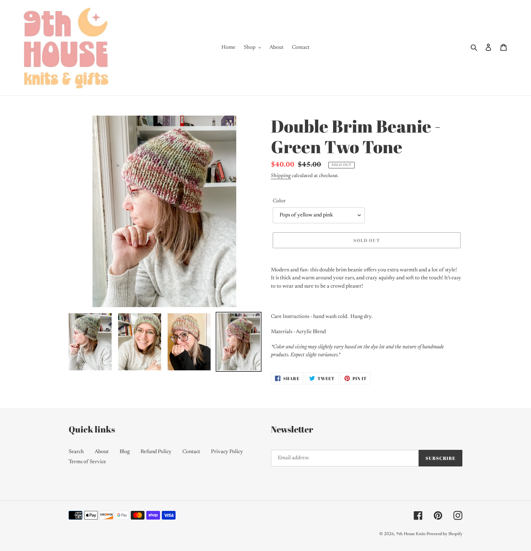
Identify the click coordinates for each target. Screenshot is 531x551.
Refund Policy (156, 452)
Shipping (281, 175)
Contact (191, 452)
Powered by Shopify (444, 534)
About (102, 452)
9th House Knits (411, 534)
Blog (125, 452)
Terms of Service (87, 462)
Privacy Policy (227, 452)
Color (279, 201)
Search (76, 452)
